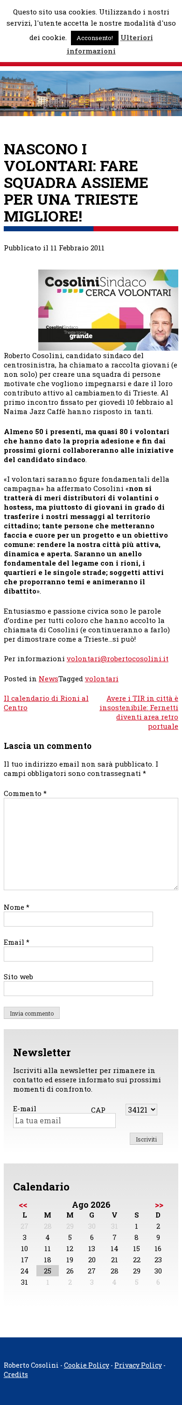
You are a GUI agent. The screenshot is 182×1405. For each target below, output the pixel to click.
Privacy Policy (138, 1365)
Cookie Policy (86, 1365)
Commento (25, 793)
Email (16, 942)
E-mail (24, 1108)
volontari (102, 678)
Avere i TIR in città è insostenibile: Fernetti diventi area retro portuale (138, 712)
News (48, 678)
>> (159, 1204)
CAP (98, 1109)
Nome (16, 907)
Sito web (18, 976)
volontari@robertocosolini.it (117, 658)
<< (23, 1204)
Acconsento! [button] (95, 38)
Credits (16, 1374)
